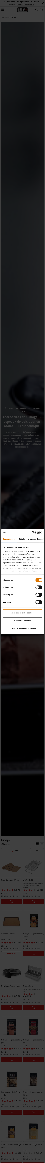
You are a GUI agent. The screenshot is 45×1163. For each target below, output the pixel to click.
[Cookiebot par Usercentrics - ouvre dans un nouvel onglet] (32, 532)
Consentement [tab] (9, 539)
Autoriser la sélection (22, 621)
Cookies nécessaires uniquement (22, 628)
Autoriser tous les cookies (22, 613)
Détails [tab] (22, 539)
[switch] (38, 587)
